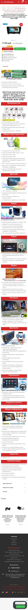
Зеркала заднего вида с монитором (14, 552)
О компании (14, 539)
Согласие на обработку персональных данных (14, 589)
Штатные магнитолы (14, 548)
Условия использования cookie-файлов (14, 588)
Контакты (14, 544)
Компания (14, 536)
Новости (14, 540)
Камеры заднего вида (14, 550)
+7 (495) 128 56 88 (15, 568)
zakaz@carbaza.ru (15, 571)
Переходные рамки (14, 554)
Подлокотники (14, 557)
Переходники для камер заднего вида (14, 561)
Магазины (14, 542)
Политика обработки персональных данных (14, 586)
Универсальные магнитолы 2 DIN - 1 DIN (14, 555)
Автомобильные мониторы (14, 559)
